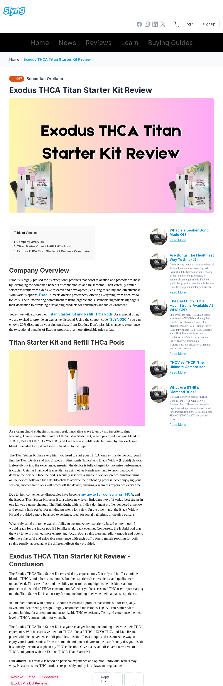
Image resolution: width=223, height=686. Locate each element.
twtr (118, 679)
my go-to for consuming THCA (106, 494)
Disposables (49, 677)
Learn (129, 43)
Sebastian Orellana (45, 78)
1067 (18, 79)
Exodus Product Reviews (29, 683)
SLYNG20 (118, 319)
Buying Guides (170, 43)
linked (139, 679)
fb (128, 679)
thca (32, 677)
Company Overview (30, 241)
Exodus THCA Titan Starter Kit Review (57, 59)
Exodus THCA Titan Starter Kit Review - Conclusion (54, 251)
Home (39, 43)
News (67, 43)
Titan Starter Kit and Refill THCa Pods (44, 246)
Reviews (99, 43)
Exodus (45, 295)
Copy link (105, 679)
